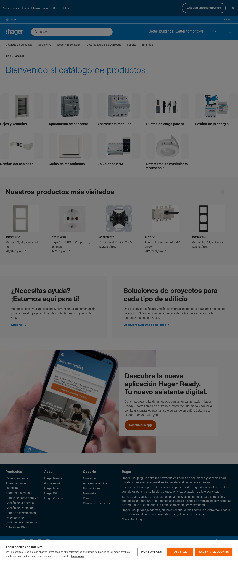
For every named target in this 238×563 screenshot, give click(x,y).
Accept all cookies (214, 551)
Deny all (180, 551)
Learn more (77, 556)
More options (151, 551)
